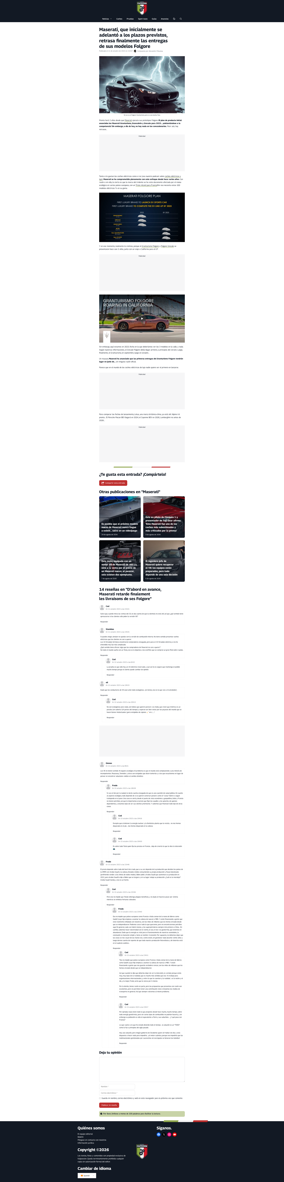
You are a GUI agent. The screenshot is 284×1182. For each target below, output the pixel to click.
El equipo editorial (85, 1134)
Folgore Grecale (167, 246)
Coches (119, 19)
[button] (181, 19)
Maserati (128, 120)
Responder (104, 622)
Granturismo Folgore (150, 246)
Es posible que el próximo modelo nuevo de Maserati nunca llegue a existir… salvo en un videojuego (120, 527)
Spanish (86, 1176)
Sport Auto (142, 19)
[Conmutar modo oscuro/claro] (174, 19)
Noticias (105, 19)
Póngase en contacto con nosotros (92, 1140)
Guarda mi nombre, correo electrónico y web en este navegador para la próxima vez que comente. (142, 1098)
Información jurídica (86, 1143)
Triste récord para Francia (146, 185)
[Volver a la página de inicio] (142, 8)
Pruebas (130, 19)
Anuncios (165, 19)
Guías (154, 19)
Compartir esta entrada (115, 483)
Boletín (80, 1137)
